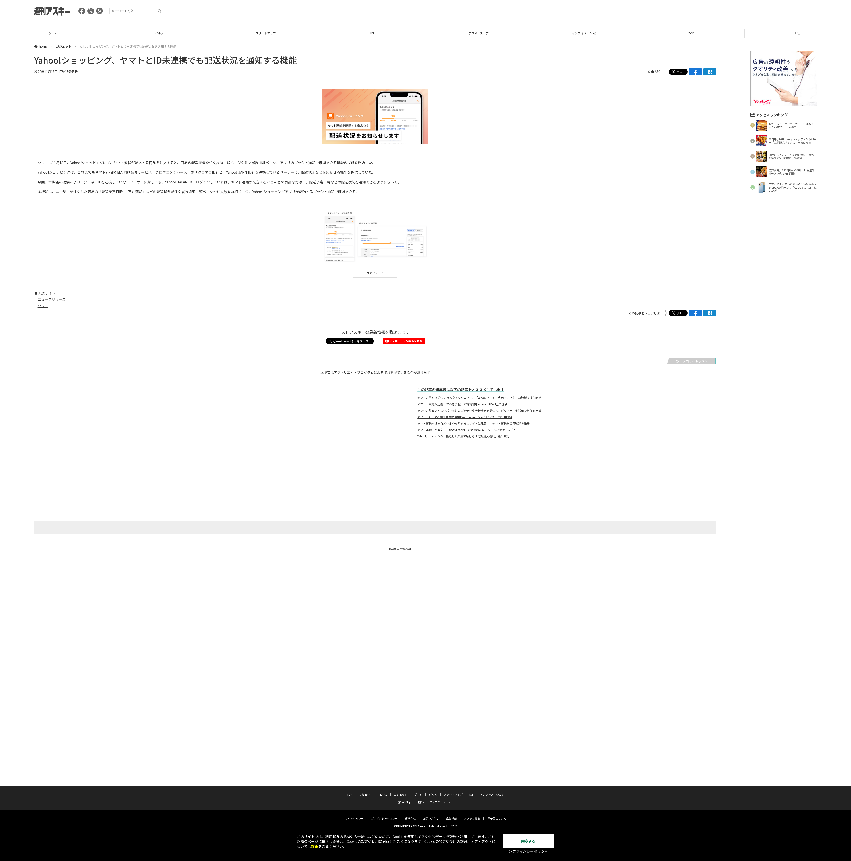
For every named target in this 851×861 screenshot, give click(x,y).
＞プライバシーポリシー (528, 851)
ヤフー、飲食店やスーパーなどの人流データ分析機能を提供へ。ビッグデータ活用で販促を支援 (479, 410)
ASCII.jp (407, 802)
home (43, 46)
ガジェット (63, 46)
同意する (528, 841)
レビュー (798, 33)
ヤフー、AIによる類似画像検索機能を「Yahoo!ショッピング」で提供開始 (464, 417)
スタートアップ (266, 33)
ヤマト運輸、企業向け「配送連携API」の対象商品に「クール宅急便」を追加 (467, 429)
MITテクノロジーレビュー (438, 802)
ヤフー (43, 305)
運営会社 (410, 818)
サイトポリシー (354, 818)
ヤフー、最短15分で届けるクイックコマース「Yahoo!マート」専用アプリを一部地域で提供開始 (479, 397)
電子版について (496, 818)
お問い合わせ (431, 818)
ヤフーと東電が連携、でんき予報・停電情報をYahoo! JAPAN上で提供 (462, 404)
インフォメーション (585, 33)
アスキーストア (479, 33)
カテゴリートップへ (694, 361)
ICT (372, 33)
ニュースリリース (52, 299)
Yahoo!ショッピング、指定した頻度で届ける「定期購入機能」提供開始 (463, 436)
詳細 (314, 847)
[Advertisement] (736, 12)
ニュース (382, 794)
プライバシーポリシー (384, 818)
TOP (691, 33)
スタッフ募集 (472, 818)
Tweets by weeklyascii (400, 548)
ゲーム (53, 33)
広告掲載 (451, 818)
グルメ (159, 33)
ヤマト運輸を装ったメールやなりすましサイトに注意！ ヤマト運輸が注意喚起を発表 (473, 423)
